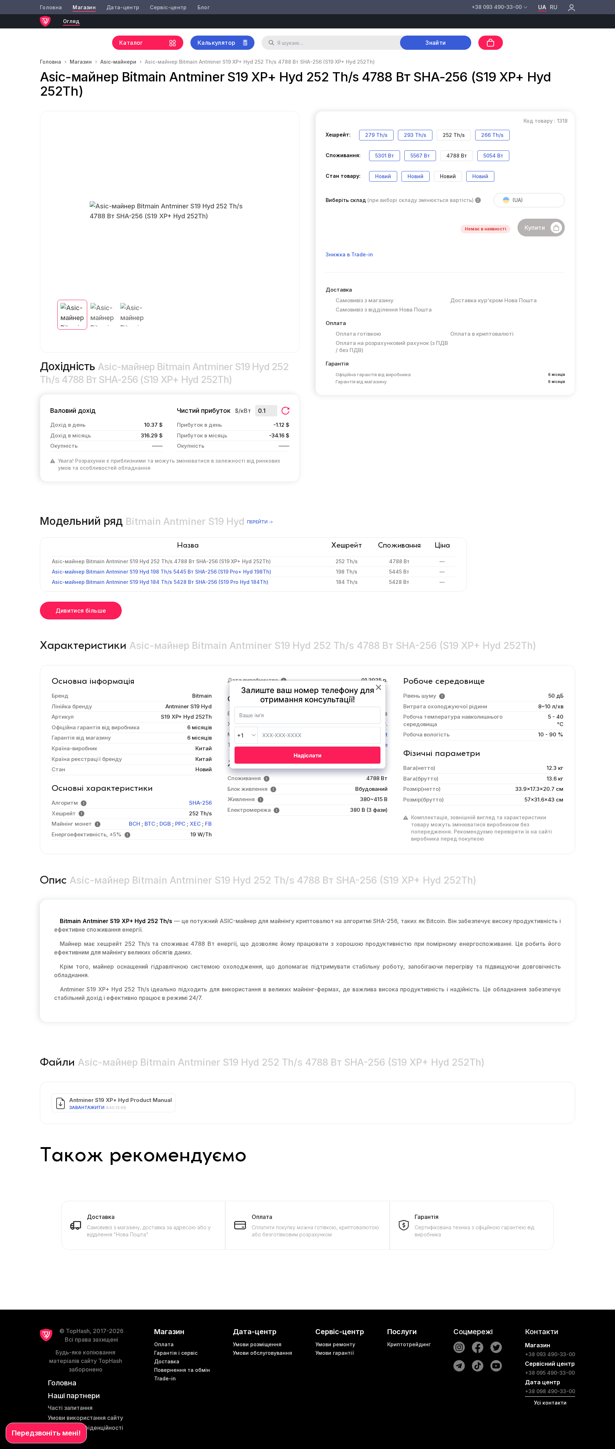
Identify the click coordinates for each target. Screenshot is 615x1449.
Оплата (164, 1344)
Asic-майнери (118, 62)
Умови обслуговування (262, 1353)
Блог (204, 7)
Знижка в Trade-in (349, 254)
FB (208, 823)
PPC (180, 823)
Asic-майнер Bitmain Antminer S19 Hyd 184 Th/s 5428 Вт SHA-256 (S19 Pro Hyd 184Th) (160, 582)
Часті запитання (70, 1407)
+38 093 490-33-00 (550, 1354)
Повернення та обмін (182, 1370)
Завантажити (86, 1107)
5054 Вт (493, 156)
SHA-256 (200, 802)
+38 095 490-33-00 (550, 1373)
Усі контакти (550, 1403)
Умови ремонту (335, 1344)
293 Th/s (415, 135)
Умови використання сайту (85, 1417)
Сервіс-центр (168, 7)
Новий (383, 176)
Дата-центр (123, 7)
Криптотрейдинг (409, 1344)
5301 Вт (384, 156)
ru (553, 7)
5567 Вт (420, 156)
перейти (257, 521)
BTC (149, 823)
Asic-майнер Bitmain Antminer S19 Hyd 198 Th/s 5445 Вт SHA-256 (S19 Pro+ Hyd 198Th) (161, 572)
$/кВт (243, 410)
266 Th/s (492, 135)
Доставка (166, 1361)
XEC (195, 823)
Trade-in (165, 1378)
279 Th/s (376, 135)
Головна (51, 7)
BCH (134, 823)
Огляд (71, 21)
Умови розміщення (257, 1344)
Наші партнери (74, 1395)
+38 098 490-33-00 (550, 1391)
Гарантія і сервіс (176, 1353)
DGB (165, 823)
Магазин (84, 7)
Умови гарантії (334, 1353)
